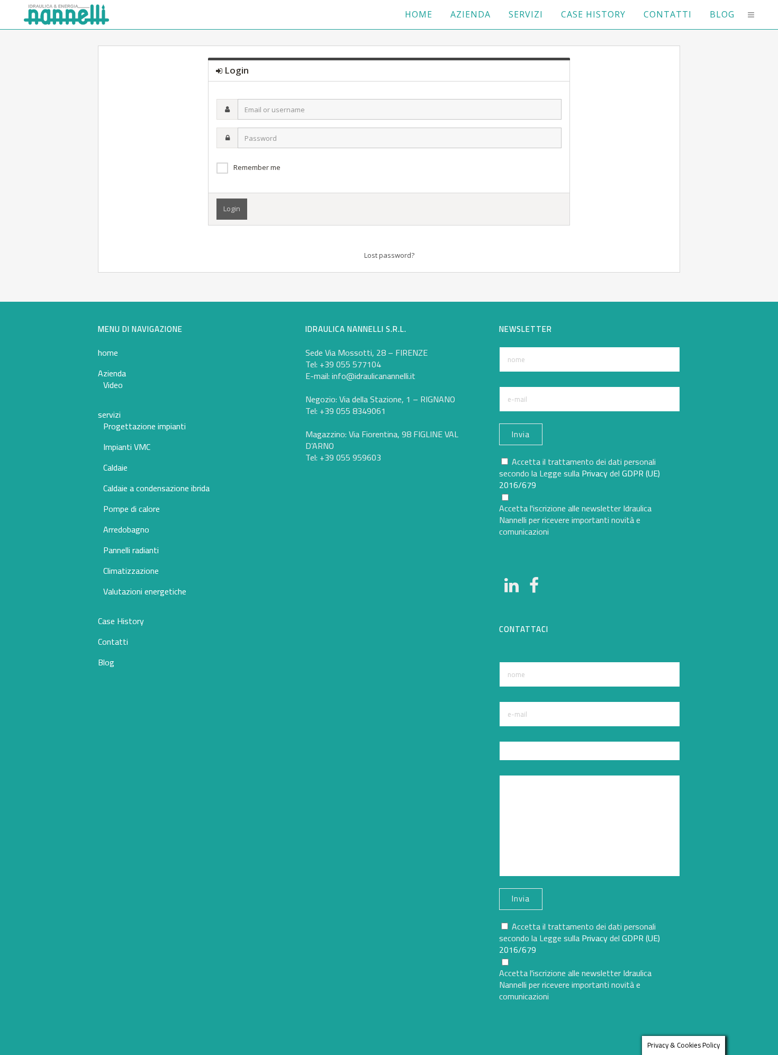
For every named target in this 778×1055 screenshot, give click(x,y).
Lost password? (389, 255)
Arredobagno (126, 529)
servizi (109, 414)
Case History (121, 621)
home (108, 352)
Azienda (112, 373)
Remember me (257, 167)
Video (113, 385)
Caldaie (115, 467)
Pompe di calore (131, 509)
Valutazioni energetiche (144, 591)
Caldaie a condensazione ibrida (156, 488)
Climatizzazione (131, 570)
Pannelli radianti (131, 550)
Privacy (595, 473)
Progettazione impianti (144, 426)
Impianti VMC (126, 447)
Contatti (113, 641)
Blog (106, 662)
